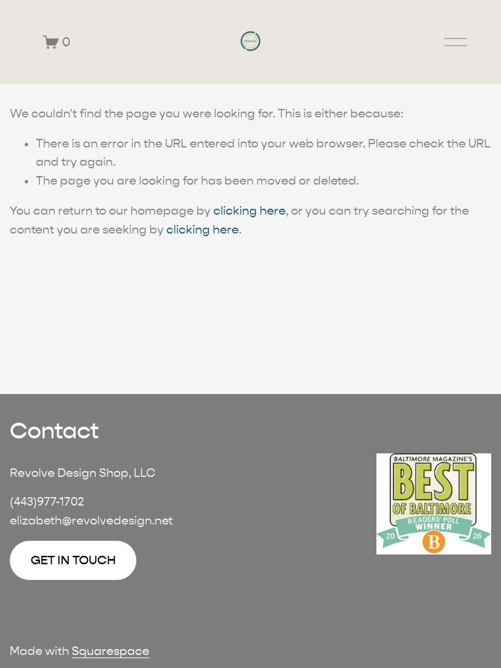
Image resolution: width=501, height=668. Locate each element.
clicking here (249, 211)
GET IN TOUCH (73, 560)
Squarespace (110, 651)
